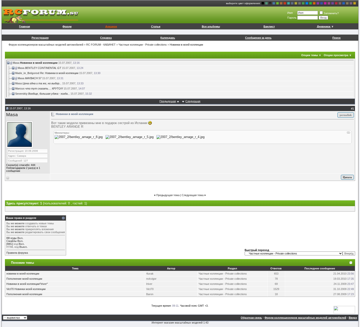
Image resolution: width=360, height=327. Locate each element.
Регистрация (40, 37)
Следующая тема (193, 195)
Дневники (323, 26)
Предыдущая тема (168, 195)
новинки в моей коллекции (22, 273)
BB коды (11, 238)
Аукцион (111, 26)
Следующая (192, 101)
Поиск (336, 37)
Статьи (155, 26)
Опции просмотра (336, 55)
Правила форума (17, 252)
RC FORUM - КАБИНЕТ (101, 44)
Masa (12, 114)
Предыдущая (167, 101)
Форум (67, 26)
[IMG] (9, 243)
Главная (24, 26)
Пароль (292, 17)
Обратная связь (251, 317)
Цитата (347, 177)
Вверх (353, 317)
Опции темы (309, 55)
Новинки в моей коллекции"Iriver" (27, 283)
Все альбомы (211, 26)
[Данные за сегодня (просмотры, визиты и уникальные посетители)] (344, 310)
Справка (106, 37)
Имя (290, 12)
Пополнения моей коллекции (24, 294)
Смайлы (11, 240)
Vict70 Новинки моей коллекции (26, 289)
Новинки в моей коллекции (39, 62)
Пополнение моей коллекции (24, 278)
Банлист (269, 26)
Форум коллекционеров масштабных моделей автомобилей (46, 44)
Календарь (167, 37)
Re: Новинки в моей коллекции (59, 73)
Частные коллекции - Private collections (143, 44)
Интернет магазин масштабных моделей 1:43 (180, 322)
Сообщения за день (258, 37)
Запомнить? (331, 13)
